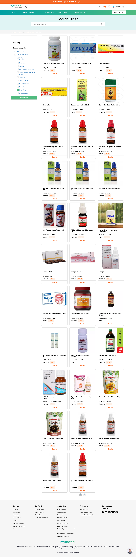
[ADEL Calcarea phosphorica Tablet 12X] (54, 382)
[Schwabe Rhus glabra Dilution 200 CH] (54, 132)
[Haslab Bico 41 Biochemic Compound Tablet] (110, 215)
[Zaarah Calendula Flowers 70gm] (110, 382)
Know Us (16, 506)
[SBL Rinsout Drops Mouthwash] (54, 215)
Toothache (22, 77)
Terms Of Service (39, 512)
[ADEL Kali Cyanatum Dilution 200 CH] (82, 215)
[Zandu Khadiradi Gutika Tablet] (110, 90)
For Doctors (84, 506)
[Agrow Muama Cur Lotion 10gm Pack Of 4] (82, 382)
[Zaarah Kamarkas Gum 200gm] (54, 424)
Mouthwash (22, 63)
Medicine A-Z (63, 12)
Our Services (61, 506)
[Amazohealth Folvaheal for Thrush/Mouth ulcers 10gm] (82, 340)
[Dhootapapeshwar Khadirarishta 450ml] (110, 298)
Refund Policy (39, 515)
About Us (15, 509)
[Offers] (100, 6)
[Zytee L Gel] (54, 90)
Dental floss (22, 87)
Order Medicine (61, 509)
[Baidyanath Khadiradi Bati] (82, 90)
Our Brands (48, 12)
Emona (15, 529)
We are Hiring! (17, 517)
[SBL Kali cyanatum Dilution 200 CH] (54, 173)
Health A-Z (79, 12)
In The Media (16, 512)
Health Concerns (29, 12)
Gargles (21, 66)
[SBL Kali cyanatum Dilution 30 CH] (110, 173)
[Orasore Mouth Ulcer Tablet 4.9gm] (54, 298)
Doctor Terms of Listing (86, 512)
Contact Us (16, 515)
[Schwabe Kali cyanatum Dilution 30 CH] (110, 132)
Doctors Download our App (87, 515)
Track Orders (60, 515)
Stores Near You (61, 520)
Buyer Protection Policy (41, 517)
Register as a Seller (62, 526)
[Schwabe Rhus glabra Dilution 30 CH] (82, 132)
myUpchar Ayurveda (18, 523)
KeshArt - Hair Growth (18, 526)
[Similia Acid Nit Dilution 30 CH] (110, 424)
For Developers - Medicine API (65, 533)
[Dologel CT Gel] (82, 257)
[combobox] (68, 24)
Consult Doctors (61, 512)
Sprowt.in (15, 520)
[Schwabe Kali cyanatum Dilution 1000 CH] (82, 465)
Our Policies (39, 506)
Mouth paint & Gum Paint (26, 69)
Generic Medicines (62, 517)
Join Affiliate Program (63, 536)
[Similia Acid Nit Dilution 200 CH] (82, 424)
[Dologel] (110, 257)
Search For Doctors (62, 523)
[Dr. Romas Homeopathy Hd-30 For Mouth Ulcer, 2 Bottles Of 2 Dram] (54, 340)
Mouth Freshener (24, 84)
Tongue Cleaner (23, 81)
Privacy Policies (39, 509)
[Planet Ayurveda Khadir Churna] (54, 48)
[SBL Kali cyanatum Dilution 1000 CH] (82, 173)
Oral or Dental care (22, 55)
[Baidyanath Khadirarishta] (110, 340)
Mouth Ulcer (22, 90)
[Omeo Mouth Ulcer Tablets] (82, 298)
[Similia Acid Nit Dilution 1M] (54, 465)
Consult (12, 12)
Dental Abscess (23, 93)
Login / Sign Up (118, 12)
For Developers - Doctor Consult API (66, 529)
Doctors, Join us (84, 509)
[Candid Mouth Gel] (110, 48)
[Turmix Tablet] (54, 257)
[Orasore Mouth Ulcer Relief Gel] (82, 48)
